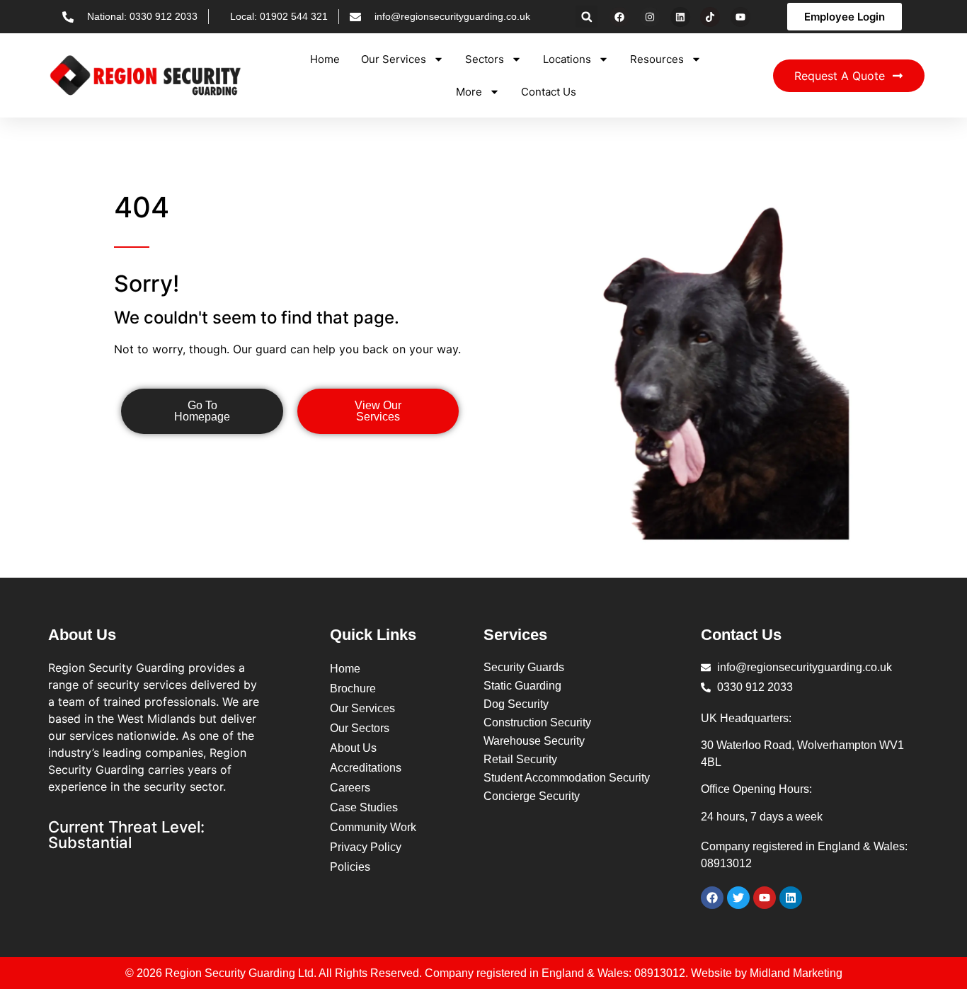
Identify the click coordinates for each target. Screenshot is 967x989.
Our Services (393, 59)
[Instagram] (650, 17)
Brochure (353, 688)
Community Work (373, 827)
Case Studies (364, 807)
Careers (350, 788)
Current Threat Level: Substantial (126, 835)
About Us (353, 748)
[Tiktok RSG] (710, 17)
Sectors (484, 59)
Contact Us (548, 91)
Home (325, 59)
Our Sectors (359, 728)
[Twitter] (738, 897)
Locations (567, 59)
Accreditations (365, 768)
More (469, 91)
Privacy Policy (365, 847)
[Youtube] (740, 17)
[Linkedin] (680, 17)
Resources (657, 59)
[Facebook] (619, 17)
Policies (350, 867)
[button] (586, 17)
